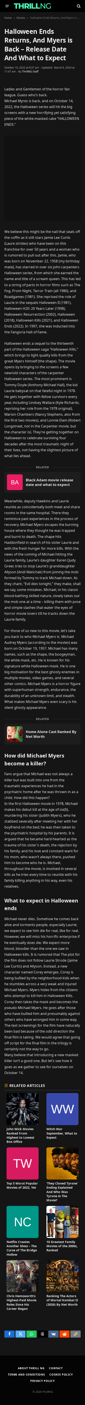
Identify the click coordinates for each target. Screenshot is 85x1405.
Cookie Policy (61, 1374)
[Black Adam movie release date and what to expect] (42, 482)
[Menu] (7, 6)
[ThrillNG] (32, 6)
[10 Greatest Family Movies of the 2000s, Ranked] (62, 1231)
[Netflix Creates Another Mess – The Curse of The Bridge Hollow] (22, 1231)
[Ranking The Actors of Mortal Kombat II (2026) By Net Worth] (62, 1285)
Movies (21, 18)
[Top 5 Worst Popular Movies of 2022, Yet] (22, 1174)
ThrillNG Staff (30, 71)
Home (8, 18)
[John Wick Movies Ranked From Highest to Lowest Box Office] (22, 1118)
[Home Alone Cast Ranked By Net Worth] (42, 734)
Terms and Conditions (26, 1374)
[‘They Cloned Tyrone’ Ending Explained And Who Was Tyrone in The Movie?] (62, 1174)
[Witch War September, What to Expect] (62, 1118)
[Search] (78, 6)
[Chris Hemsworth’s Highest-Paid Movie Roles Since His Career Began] (22, 1285)
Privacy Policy (42, 1381)
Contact (56, 1368)
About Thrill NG (31, 1368)
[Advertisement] (42, 178)
